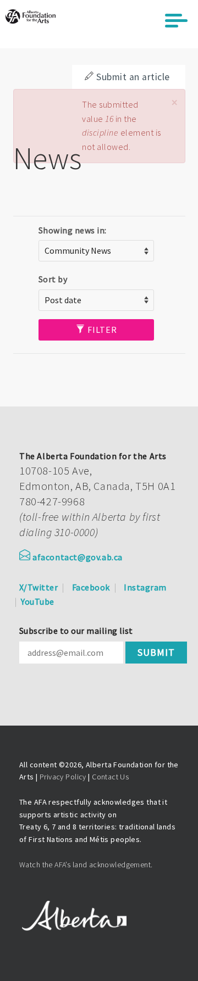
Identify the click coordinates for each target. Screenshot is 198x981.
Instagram (145, 587)
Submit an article (132, 77)
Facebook (91, 587)
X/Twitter (38, 587)
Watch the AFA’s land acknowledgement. (86, 864)
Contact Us (110, 777)
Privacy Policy (63, 777)
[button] (174, 102)
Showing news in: (72, 230)
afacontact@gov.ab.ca (77, 556)
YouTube (37, 601)
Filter (101, 329)
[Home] (31, 16)
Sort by (52, 279)
